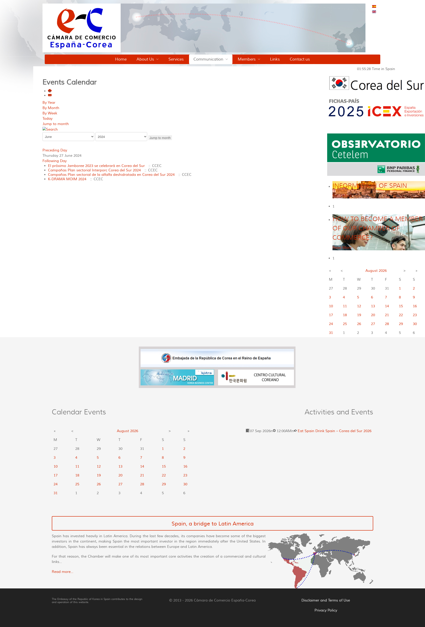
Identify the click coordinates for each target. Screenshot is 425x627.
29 (401, 324)
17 (331, 315)
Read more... (62, 572)
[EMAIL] (50, 95)
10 (331, 306)
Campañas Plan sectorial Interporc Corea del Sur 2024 (94, 170)
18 (345, 315)
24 (331, 324)
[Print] (50, 91)
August (371, 270)
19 (359, 315)
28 (387, 324)
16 (415, 306)
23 (415, 315)
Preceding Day (54, 150)
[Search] (50, 129)
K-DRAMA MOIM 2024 (67, 179)
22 (401, 315)
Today (47, 118)
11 (345, 306)
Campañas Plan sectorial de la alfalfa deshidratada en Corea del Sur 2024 (111, 174)
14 (387, 306)
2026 (383, 270)
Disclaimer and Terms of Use (325, 600)
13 (373, 306)
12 (359, 306)
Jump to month (55, 124)
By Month (50, 108)
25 (345, 324)
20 (373, 315)
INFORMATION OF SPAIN (369, 186)
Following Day (54, 161)
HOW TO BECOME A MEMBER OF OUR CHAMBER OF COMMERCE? (377, 228)
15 (401, 306)
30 (415, 324)
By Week (49, 113)
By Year (48, 102)
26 (359, 324)
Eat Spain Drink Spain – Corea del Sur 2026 (334, 431)
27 (373, 324)
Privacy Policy (326, 610)
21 (387, 315)
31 (331, 333)
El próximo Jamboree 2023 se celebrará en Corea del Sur (96, 166)
